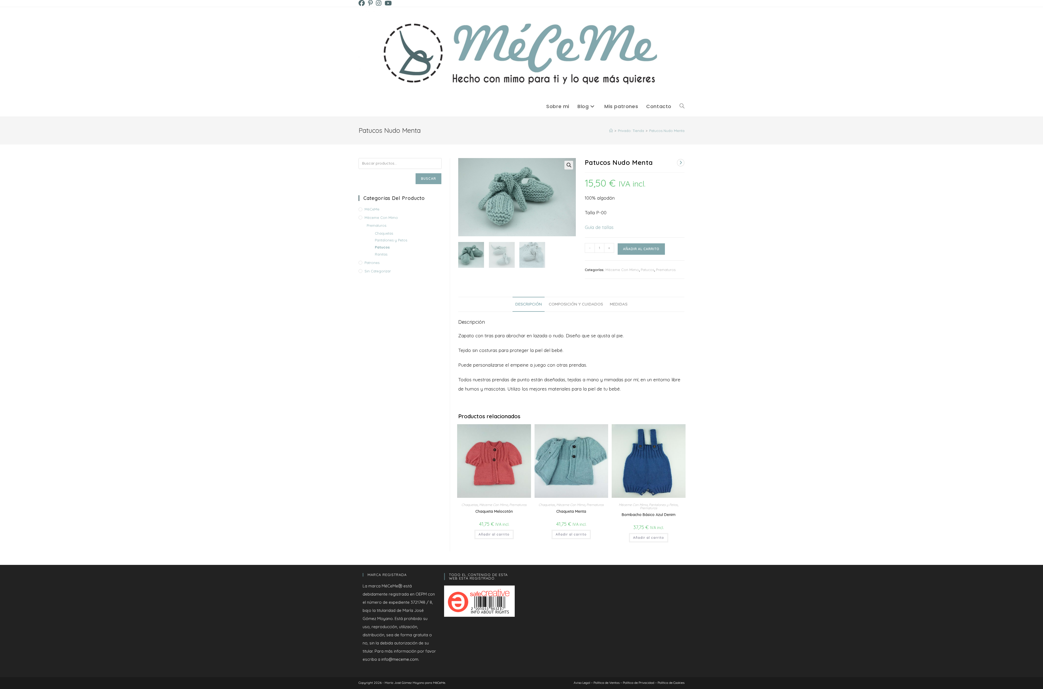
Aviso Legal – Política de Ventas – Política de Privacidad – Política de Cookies (629, 683)
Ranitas (381, 254)
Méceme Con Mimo (622, 270)
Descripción (528, 304)
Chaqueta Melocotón (494, 511)
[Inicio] (611, 130)
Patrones (372, 262)
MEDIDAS (618, 304)
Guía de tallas (599, 227)
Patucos (647, 270)
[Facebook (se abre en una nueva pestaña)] (362, 3)
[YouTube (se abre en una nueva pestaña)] (388, 3)
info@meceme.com (399, 659)
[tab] (529, 304)
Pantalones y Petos (663, 505)
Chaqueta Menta (571, 511)
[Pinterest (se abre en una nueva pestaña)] (370, 3)
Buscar (428, 179)
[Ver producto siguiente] (680, 162)
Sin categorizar (378, 271)
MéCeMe (372, 209)
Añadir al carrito (641, 249)
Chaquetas (469, 505)
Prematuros (666, 270)
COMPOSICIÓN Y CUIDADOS (576, 304)
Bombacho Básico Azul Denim (649, 514)
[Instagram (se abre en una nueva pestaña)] (378, 3)
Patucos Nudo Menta (666, 130)
